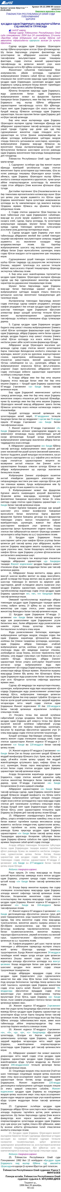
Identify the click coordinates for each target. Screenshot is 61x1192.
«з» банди (19, 744)
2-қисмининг (53, 1005)
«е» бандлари (45, 593)
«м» (33, 593)
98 (39, 706)
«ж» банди (20, 617)
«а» (3, 1032)
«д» (16, 1032)
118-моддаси (37, 744)
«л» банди (24, 833)
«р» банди (54, 997)
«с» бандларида (37, 1032)
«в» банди (46, 446)
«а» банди (36, 386)
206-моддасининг (21, 1065)
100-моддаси (53, 706)
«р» (22, 1032)
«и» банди (54, 783)
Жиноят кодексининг (22, 564)
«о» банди (21, 905)
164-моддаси (45, 905)
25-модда (55, 419)
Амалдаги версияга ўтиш (48, 11)
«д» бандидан (52, 561)
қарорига (35, 40)
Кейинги (13, 869)
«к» (28, 593)
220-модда (54, 1082)
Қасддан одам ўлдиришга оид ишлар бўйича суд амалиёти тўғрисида (30, 1163)
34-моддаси (54, 952)
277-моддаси (37, 863)
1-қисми (42, 419)
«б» (9, 1032)
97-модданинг (43, 416)
